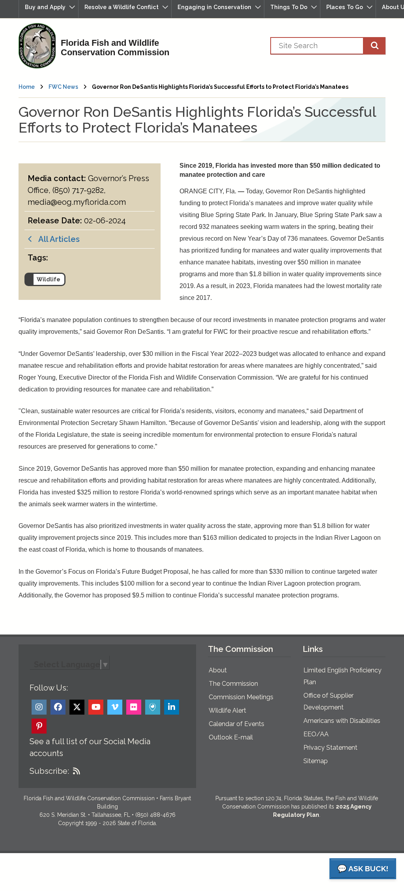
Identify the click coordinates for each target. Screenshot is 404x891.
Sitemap (315, 761)
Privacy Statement (330, 747)
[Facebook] (57, 707)
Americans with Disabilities (341, 720)
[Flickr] (133, 707)
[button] (48, 9)
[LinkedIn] (171, 707)
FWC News (63, 87)
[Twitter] (76, 707)
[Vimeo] (114, 707)
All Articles (56, 239)
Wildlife (48, 279)
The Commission (233, 683)
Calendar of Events (236, 724)
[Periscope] (152, 707)
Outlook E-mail (231, 737)
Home (27, 87)
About (218, 670)
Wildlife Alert (227, 710)
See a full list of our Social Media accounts (90, 747)
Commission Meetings (241, 697)
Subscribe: (49, 771)
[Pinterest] (39, 726)
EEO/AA (316, 734)
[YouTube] (95, 707)
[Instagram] (39, 707)
